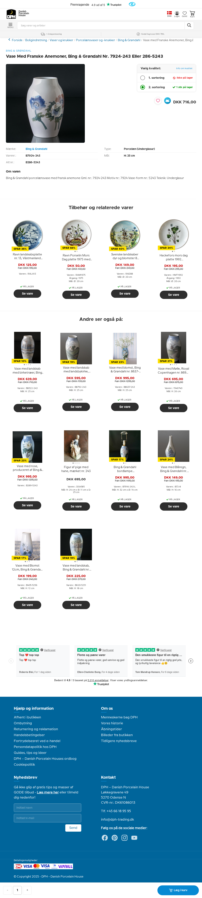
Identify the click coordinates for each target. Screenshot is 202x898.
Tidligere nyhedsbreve (119, 741)
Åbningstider (111, 729)
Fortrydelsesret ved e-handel (37, 741)
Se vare (27, 293)
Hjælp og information (34, 709)
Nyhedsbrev (25, 777)
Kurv (192, 17)
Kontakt (108, 777)
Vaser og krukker (61, 40)
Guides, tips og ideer (30, 752)
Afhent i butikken (27, 717)
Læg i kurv (180, 890)
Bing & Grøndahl (129, 40)
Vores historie (112, 723)
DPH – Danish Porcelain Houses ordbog (45, 758)
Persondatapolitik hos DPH (35, 747)
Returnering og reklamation (36, 729)
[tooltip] (27, 256)
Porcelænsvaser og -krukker (95, 40)
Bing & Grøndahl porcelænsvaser (10, 39)
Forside (17, 40)
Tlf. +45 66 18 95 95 (116, 811)
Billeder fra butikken (117, 735)
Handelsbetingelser (29, 735)
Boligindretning (36, 40)
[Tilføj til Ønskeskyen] (167, 100)
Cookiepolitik (24, 764)
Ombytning (23, 723)
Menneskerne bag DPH (119, 717)
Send (73, 827)
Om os (107, 709)
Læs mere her (48, 792)
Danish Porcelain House (22, 14)
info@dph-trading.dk (117, 819)
